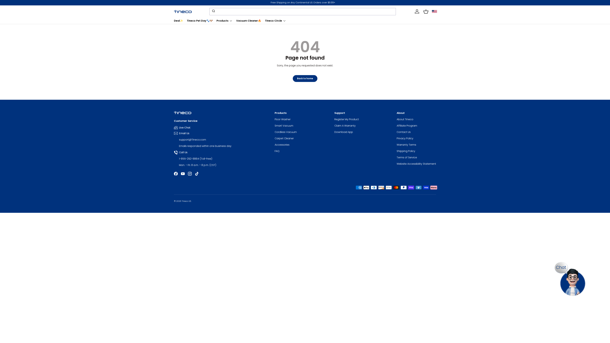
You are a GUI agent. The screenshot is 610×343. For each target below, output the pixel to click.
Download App (343, 132)
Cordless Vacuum (286, 132)
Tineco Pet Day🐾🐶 (200, 21)
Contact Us (404, 132)
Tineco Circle (273, 21)
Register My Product (346, 119)
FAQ (277, 151)
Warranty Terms (406, 145)
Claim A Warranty (345, 126)
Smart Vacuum (284, 126)
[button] (425, 11)
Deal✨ (178, 21)
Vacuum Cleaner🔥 (248, 21)
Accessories (282, 145)
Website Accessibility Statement (416, 164)
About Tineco (405, 119)
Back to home (305, 78)
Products (222, 21)
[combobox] (302, 11)
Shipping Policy (406, 151)
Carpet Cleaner (284, 138)
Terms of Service (407, 157)
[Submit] (213, 11)
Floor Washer (283, 119)
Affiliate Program (407, 126)
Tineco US (186, 201)
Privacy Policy (405, 138)
